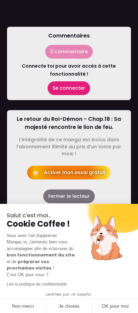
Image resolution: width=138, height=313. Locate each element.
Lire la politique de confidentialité (37, 284)
